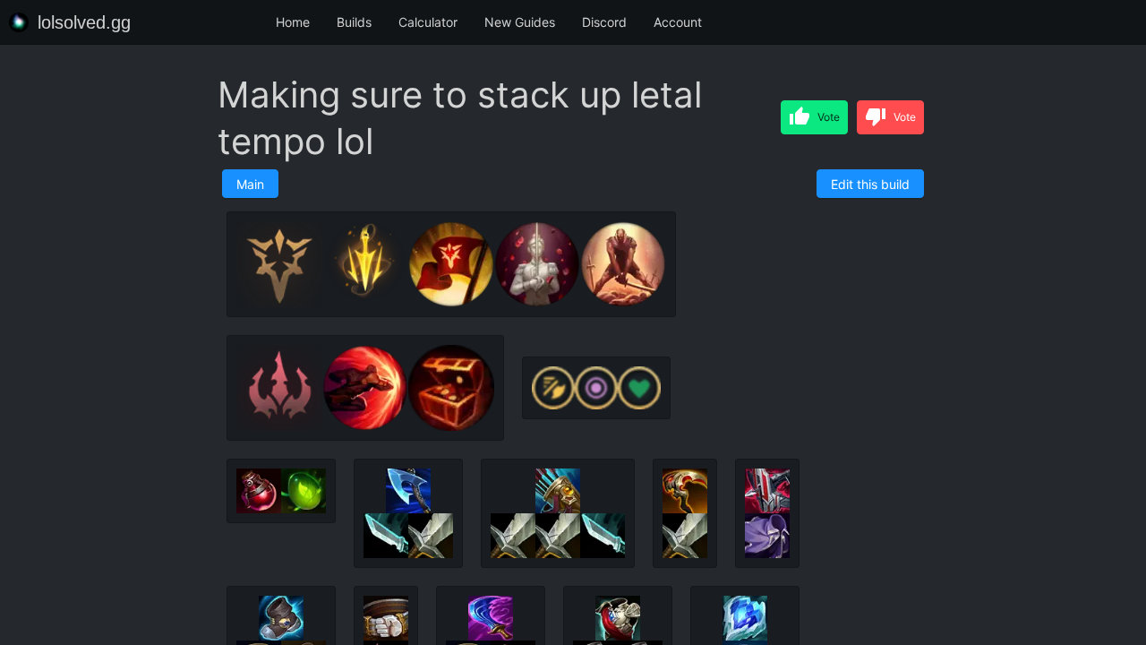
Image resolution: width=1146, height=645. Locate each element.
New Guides (519, 22)
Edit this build (870, 184)
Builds (354, 22)
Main (250, 184)
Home (293, 22)
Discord (604, 22)
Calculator (428, 22)
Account (678, 22)
